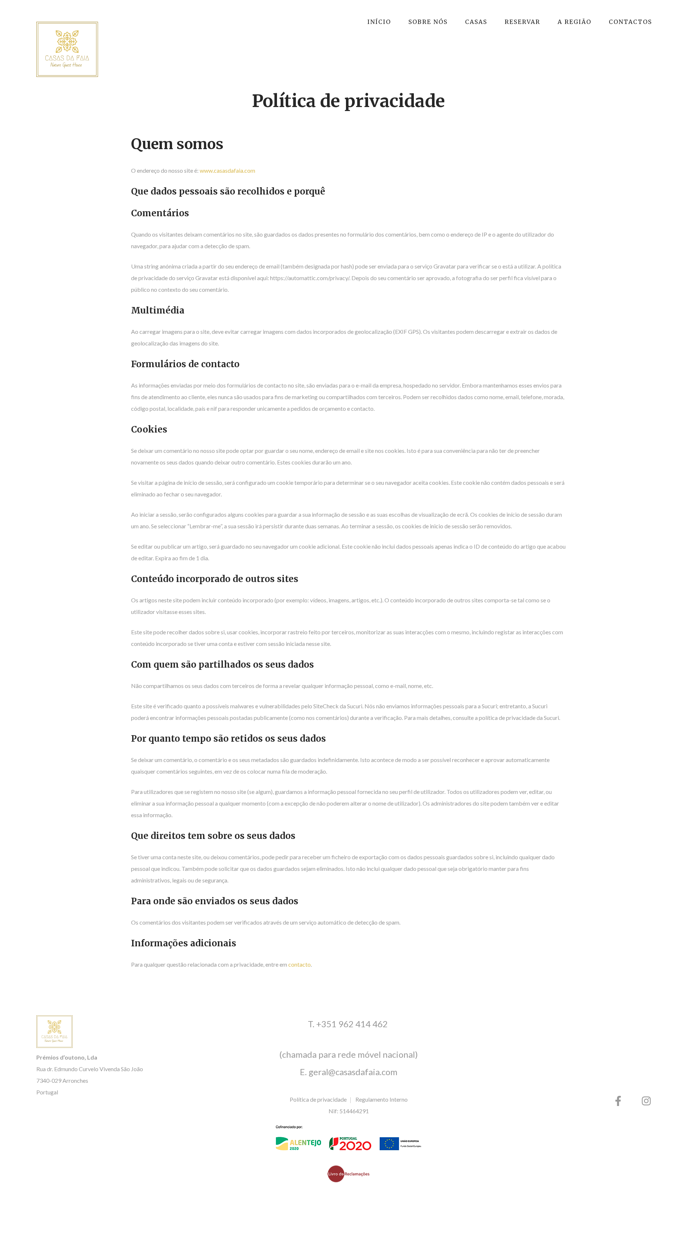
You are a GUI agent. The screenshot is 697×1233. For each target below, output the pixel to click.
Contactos (630, 21)
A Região (574, 21)
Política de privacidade (318, 1099)
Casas (476, 21)
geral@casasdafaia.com (353, 1071)
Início (379, 21)
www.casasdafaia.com (227, 170)
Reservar (522, 21)
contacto (299, 964)
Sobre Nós (428, 21)
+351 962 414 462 (353, 1024)
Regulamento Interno (381, 1099)
